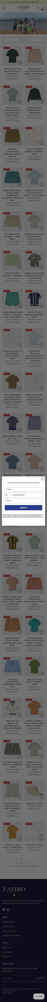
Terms (41, 517)
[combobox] (8, 495)
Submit (23, 507)
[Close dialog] (42, 478)
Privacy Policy (36, 517)
